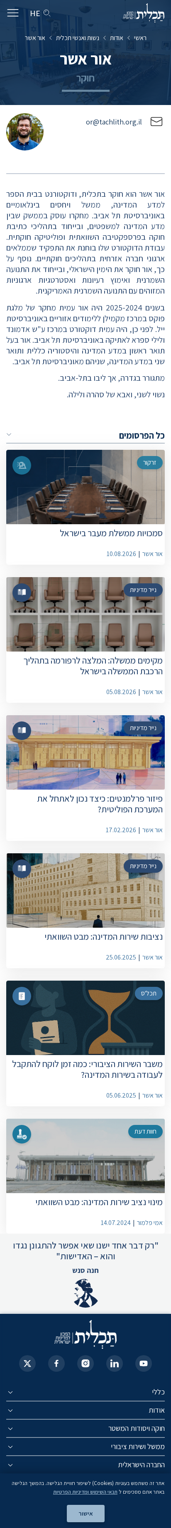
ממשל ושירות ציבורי (138, 1446)
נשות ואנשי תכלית (77, 37)
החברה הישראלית (141, 1464)
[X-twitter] (27, 1363)
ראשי (140, 37)
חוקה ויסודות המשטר (136, 1428)
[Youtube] (143, 1363)
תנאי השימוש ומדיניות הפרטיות (85, 1491)
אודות (116, 37)
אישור (85, 1513)
